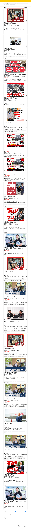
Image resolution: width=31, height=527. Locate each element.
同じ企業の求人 (5, 58)
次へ (25, 511)
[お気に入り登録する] (26, 20)
